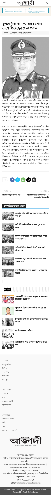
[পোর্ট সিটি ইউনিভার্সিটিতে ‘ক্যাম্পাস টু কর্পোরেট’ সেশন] (8, 227)
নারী (3, 422)
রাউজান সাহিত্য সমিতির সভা (11, 195)
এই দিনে (5, 360)
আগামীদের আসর (8, 419)
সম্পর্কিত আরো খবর (14, 206)
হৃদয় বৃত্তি (5, 379)
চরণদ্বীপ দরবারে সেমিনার (24, 330)
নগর (3, 397)
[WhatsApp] (23, 179)
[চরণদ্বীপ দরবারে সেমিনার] (8, 333)
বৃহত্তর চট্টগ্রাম (6, 390)
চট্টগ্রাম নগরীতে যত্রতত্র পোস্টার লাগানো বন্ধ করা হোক (30, 309)
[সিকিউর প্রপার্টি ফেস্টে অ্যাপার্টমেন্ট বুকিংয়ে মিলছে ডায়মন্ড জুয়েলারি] (8, 239)
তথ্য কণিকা (5, 372)
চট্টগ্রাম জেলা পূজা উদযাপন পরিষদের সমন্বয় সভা (31, 343)
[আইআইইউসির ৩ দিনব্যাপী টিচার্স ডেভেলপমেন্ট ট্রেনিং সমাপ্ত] (8, 250)
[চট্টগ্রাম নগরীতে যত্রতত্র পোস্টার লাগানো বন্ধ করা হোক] (8, 311)
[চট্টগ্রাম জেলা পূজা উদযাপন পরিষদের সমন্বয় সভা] (8, 345)
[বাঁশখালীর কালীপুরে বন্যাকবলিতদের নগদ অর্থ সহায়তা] (8, 322)
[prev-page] (3, 281)
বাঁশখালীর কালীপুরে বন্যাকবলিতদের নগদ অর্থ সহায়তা (31, 320)
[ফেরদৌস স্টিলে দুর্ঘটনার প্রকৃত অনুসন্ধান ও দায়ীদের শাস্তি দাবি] (8, 216)
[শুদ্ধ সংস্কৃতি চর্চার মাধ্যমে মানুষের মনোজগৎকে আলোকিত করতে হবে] (8, 299)
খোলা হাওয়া (6, 415)
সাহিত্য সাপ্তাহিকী (7, 401)
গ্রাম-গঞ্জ (5, 393)
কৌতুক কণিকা (6, 364)
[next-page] (7, 281)
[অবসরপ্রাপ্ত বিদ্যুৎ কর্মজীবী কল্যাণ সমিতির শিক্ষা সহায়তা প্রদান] (8, 261)
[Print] (34, 179)
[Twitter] (17, 179)
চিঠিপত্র (4, 368)
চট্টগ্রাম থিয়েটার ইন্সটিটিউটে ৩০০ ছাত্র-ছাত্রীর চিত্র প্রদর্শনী (38, 196)
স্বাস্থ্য (3, 426)
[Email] (28, 179)
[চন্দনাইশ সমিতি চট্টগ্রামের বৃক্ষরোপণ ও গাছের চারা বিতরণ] (8, 273)
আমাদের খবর (6, 405)
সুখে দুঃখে (5, 376)
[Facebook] (12, 179)
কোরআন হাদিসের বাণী (9, 430)
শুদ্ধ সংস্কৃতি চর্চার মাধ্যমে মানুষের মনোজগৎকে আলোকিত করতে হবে (31, 297)
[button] (4, 3)
